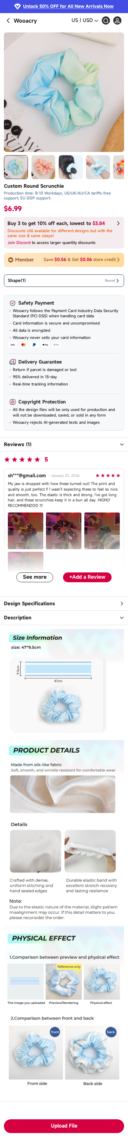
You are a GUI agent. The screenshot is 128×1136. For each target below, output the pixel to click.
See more (35, 577)
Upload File (64, 1126)
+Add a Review (87, 577)
